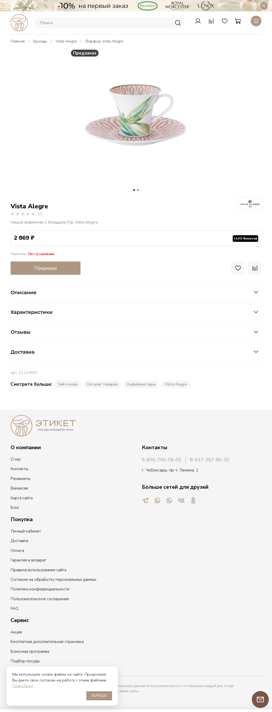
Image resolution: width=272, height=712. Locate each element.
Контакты (19, 468)
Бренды (40, 41)
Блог (15, 507)
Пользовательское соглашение (40, 599)
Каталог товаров (102, 384)
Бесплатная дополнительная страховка (47, 641)
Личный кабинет (26, 531)
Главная (18, 41)
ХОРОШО (99, 695)
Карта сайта (22, 498)
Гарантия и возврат (28, 560)
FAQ (15, 608)
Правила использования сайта (38, 570)
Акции (16, 632)
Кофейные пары (141, 384)
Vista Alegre (66, 41)
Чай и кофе (68, 384)
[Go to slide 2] (138, 190)
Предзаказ (45, 268)
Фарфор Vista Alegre (104, 41)
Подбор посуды (25, 661)
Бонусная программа (30, 651)
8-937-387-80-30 (210, 460)
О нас (16, 459)
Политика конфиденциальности (40, 589)
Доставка (19, 540)
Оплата (17, 550)
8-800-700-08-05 (161, 460)
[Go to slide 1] (134, 190)
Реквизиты (20, 478)
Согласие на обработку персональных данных (53, 579)
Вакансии (19, 488)
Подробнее (22, 685)
